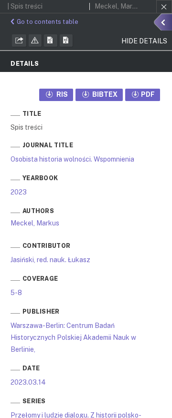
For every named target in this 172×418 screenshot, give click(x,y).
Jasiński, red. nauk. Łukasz (50, 260)
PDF (148, 94)
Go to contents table (48, 21)
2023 (19, 192)
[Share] (19, 40)
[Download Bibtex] (66, 40)
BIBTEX (104, 94)
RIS (61, 94)
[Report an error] (35, 40)
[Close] (164, 6)
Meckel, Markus (35, 223)
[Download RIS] (50, 40)
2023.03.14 (28, 382)
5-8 (16, 292)
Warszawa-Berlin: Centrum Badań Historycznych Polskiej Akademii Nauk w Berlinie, (73, 337)
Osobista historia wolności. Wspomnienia (72, 159)
